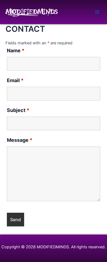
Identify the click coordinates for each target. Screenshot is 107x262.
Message (19, 140)
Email (15, 80)
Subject (18, 110)
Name (15, 50)
